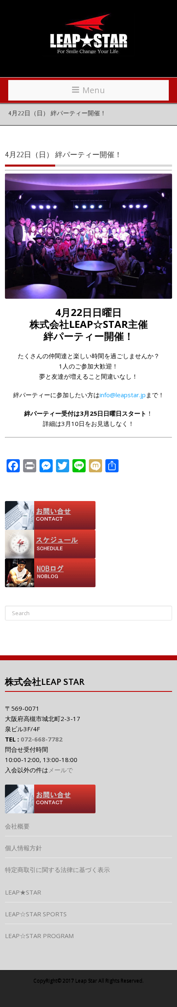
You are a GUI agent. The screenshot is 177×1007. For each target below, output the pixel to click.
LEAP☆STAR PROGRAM (39, 935)
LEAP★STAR (23, 892)
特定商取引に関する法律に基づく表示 (57, 869)
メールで (60, 770)
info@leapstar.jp (123, 395)
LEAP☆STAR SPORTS (36, 914)
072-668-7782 (42, 739)
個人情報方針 (23, 848)
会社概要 (17, 826)
